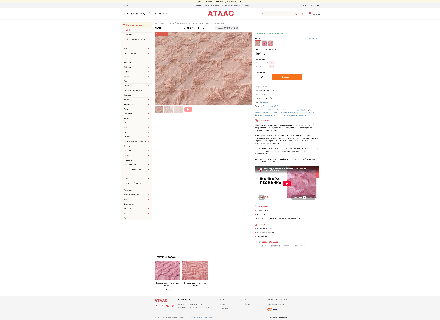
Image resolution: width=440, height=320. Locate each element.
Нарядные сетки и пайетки (135, 141)
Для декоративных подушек (283, 115)
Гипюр (126, 81)
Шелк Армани (129, 204)
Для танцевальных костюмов (282, 112)
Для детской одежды (305, 112)
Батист (126, 58)
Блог (247, 299)
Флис (126, 199)
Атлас (126, 49)
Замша (126, 100)
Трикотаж (128, 190)
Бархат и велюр (130, 53)
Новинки (128, 35)
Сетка (126, 174)
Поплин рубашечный (132, 169)
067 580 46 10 (184, 300)
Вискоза (127, 72)
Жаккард (127, 95)
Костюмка (128, 114)
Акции (127, 30)
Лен (125, 123)
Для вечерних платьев (286, 110)
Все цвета (313, 38)
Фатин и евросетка (131, 195)
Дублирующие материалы (134, 90)
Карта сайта (208, 317)
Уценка (126, 218)
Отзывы (245, 5)
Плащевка (128, 160)
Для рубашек (302, 110)
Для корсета (301, 115)
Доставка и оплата (201, 5)
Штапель (127, 213)
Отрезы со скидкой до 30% (134, 39)
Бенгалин (127, 63)
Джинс (126, 86)
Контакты (215, 5)
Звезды (280, 106)
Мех (125, 127)
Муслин (127, 132)
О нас (221, 299)
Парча (126, 155)
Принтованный (269, 106)
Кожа (126, 109)
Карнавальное (129, 104)
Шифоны (127, 209)
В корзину (287, 77)
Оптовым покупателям (230, 5)
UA (123, 5)
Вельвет (127, 76)
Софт (126, 178)
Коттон (126, 118)
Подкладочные (130, 165)
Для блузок (271, 110)
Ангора (126, 44)
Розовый (264, 102)
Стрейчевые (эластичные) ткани (134, 184)
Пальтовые (128, 151)
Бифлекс (127, 67)
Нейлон (127, 137)
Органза (127, 146)
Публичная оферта (195, 317)
